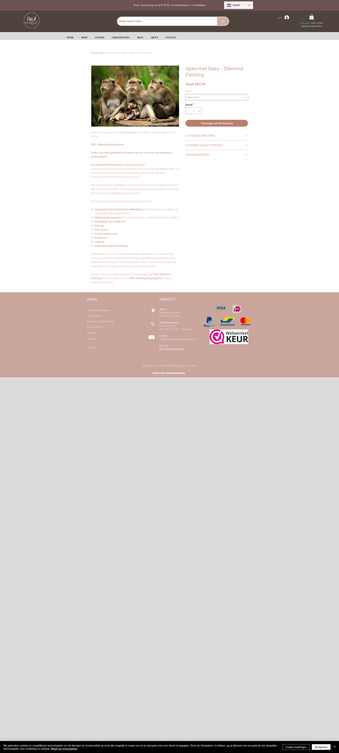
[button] (311, 16)
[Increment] (199, 111)
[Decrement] (188, 111)
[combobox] (216, 97)
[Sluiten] (335, 747)
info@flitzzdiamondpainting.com (177, 339)
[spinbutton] (193, 111)
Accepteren (321, 747)
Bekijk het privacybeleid (64, 748)
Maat (188, 91)
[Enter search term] (223, 21)
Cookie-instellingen (296, 747)
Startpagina (98, 52)
